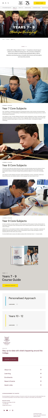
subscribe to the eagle (10, 359)
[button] (3, 3)
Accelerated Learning (36, 7)
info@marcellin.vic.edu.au (6, 405)
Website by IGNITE (37, 416)
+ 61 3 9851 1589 (5, 403)
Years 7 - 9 (15, 7)
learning (7, 39)
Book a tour (39, 3)
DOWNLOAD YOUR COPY (10, 285)
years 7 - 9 (13, 39)
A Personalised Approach (6, 7)
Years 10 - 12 (21, 7)
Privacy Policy (36, 415)
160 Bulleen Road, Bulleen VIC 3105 (8, 402)
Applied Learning (28, 7)
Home (3, 39)
